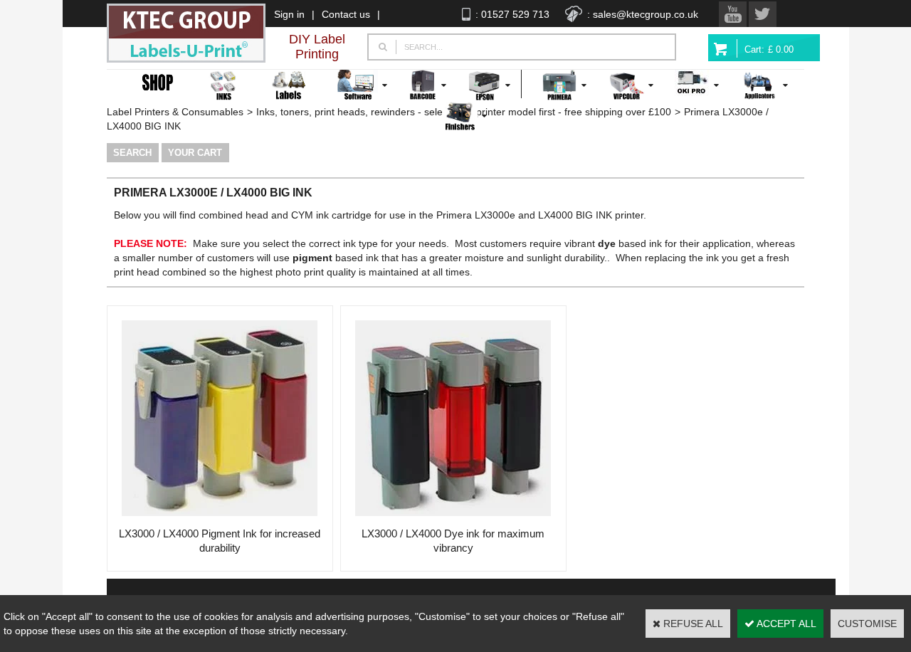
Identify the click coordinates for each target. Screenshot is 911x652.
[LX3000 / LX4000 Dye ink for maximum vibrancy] (453, 519)
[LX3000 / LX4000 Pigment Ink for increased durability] (220, 519)
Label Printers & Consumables (175, 111)
